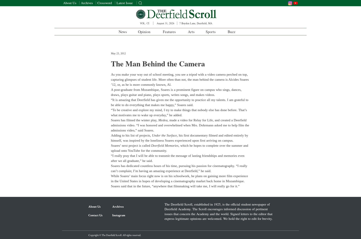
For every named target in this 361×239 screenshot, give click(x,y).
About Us (69, 3)
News (123, 31)
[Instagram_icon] (290, 3)
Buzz (231, 31)
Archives (87, 3)
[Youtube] (295, 3)
